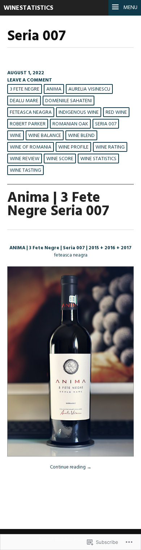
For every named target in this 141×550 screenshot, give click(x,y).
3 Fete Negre (24, 89)
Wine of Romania (30, 147)
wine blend (81, 136)
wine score (59, 159)
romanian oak (70, 124)
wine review (24, 159)
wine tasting (25, 170)
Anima (53, 89)
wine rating (110, 147)
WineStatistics (28, 8)
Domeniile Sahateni (68, 101)
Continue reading (70, 467)
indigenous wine (79, 112)
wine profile (73, 147)
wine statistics (98, 159)
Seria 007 (105, 124)
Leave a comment (29, 80)
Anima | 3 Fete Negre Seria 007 (58, 204)
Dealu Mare (24, 101)
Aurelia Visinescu (89, 89)
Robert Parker (28, 124)
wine (15, 136)
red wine (116, 112)
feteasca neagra (31, 112)
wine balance (44, 136)
